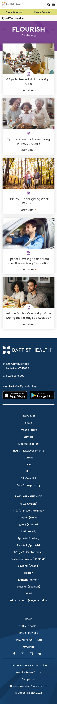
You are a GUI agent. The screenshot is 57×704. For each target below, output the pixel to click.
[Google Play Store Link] (42, 395)
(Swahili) (28, 566)
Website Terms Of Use (28, 672)
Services (28, 437)
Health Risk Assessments (28, 450)
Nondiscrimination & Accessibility (28, 686)
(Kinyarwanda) (28, 600)
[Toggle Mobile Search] (48, 4)
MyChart (28, 647)
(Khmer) (28, 579)
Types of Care (28, 430)
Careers (28, 457)
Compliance (28, 679)
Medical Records (28, 443)
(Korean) (28, 524)
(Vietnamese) (29, 552)
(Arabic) (29, 503)
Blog (28, 471)
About (28, 423)
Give (28, 464)
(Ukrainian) (28, 559)
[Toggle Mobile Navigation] (53, 4)
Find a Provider (42, 12)
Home (28, 619)
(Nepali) (29, 531)
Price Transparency (28, 485)
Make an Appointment (28, 640)
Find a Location (14, 12)
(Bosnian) (28, 586)
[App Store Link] (15, 395)
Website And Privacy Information (28, 665)
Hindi (28, 593)
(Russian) (29, 538)
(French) (28, 517)
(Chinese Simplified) (28, 510)
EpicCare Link (28, 478)
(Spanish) (28, 545)
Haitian (28, 572)
